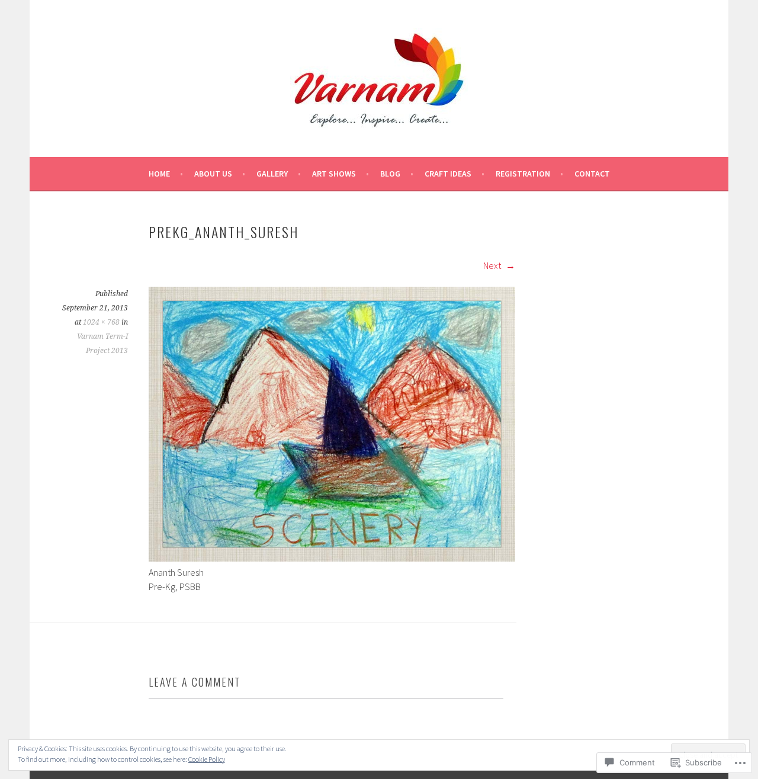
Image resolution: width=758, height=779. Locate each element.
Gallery (272, 173)
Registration (523, 173)
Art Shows (334, 173)
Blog (390, 173)
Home (159, 173)
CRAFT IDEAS (448, 173)
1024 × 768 (101, 322)
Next (493, 265)
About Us (213, 173)
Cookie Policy (206, 759)
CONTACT (592, 173)
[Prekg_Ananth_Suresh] (332, 558)
